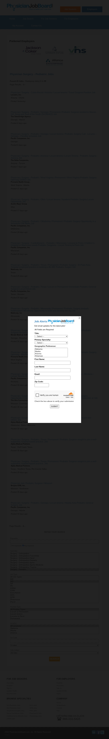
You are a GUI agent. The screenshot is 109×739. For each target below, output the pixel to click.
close (79, 318)
